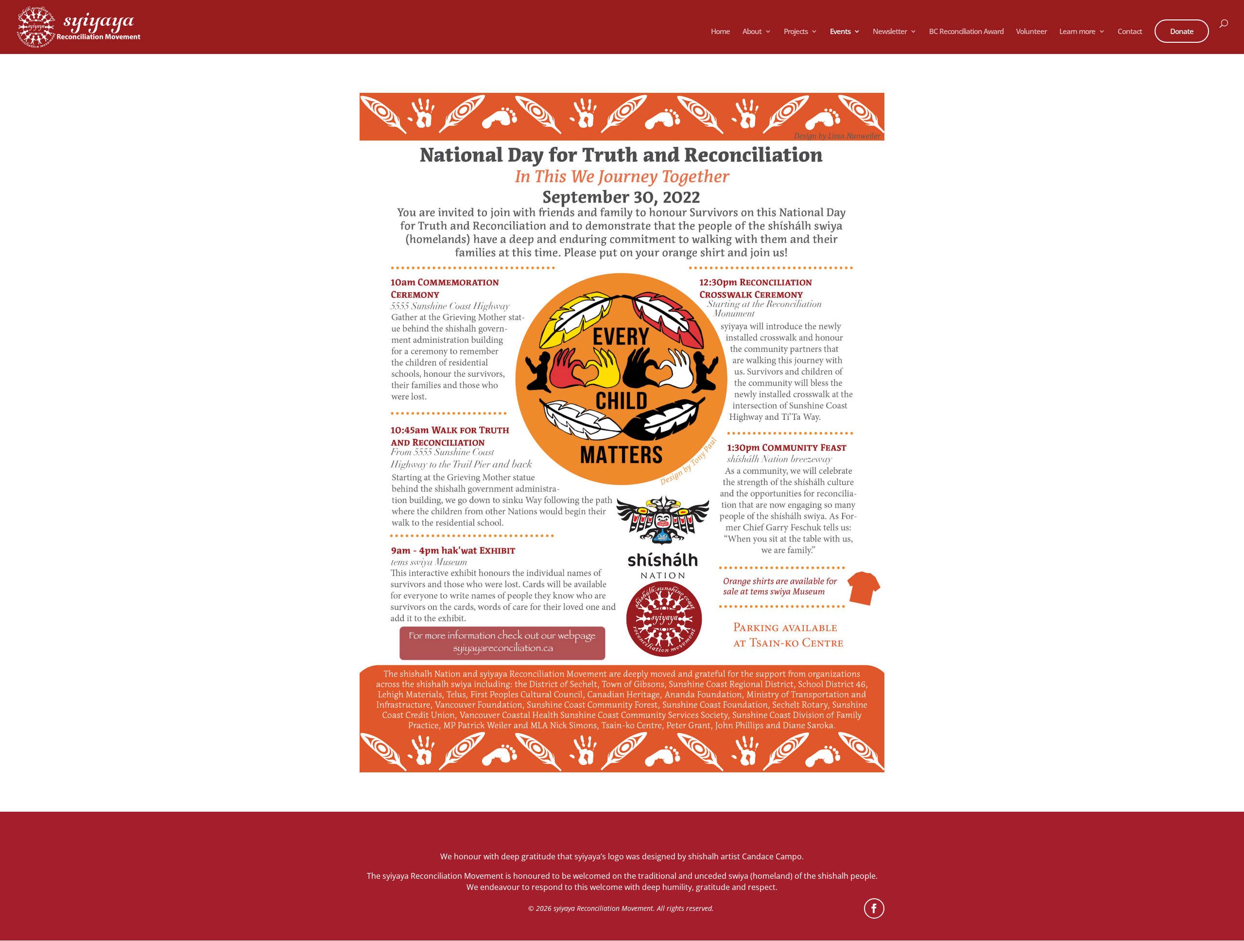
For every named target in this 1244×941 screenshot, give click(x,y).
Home (720, 32)
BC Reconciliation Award (966, 32)
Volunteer (1031, 32)
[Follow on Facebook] (874, 908)
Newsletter (890, 32)
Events (840, 32)
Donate (1181, 31)
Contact (1130, 32)
